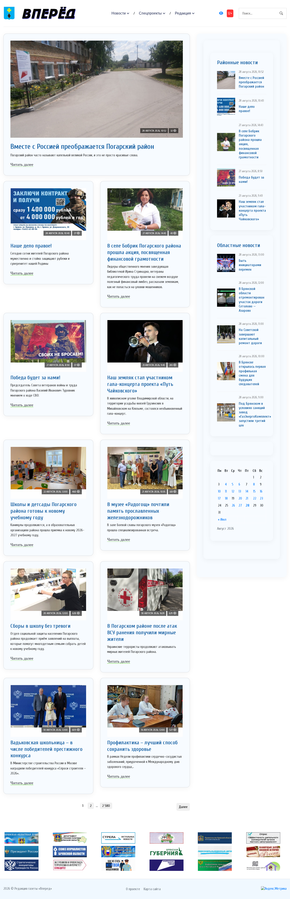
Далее (183, 807)
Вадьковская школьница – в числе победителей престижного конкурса (46, 749)
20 (240, 498)
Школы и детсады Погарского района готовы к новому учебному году (43, 511)
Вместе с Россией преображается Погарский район (82, 146)
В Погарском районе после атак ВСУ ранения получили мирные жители (142, 632)
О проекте (133, 889)
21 (247, 498)
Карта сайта (152, 889)
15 (254, 491)
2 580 (106, 806)
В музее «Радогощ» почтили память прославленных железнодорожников (138, 511)
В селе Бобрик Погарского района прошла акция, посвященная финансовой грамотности (144, 252)
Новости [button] (118, 13)
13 (240, 491)
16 (261, 491)
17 (219, 498)
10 (219, 491)
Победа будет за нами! (35, 378)
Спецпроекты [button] (150, 13)
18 (226, 498)
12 (233, 491)
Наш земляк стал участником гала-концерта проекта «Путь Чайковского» (140, 384)
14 (247, 491)
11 (226, 491)
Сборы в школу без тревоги (40, 626)
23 (261, 498)
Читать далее (21, 164)
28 (247, 505)
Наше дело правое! (31, 246)
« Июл (222, 519)
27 (240, 505)
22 (254, 498)
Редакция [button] (183, 13)
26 (233, 505)
